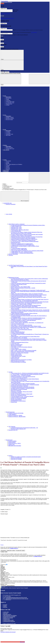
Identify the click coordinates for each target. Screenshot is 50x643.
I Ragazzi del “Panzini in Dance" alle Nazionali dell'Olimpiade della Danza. (26, 302)
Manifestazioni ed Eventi (8, 188)
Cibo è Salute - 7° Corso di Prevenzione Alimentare (21, 324)
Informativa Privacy (7, 614)
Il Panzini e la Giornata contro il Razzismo (19, 352)
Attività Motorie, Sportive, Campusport (16, 224)
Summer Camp (11, 444)
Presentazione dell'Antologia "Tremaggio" (19, 385)
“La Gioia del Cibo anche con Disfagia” (19, 377)
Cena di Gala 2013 (15, 348)
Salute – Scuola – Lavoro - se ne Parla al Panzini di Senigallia (23, 350)
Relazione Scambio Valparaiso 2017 (18, 428)
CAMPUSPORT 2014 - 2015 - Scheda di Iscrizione (21, 251)
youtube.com (3, 564)
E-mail (14, 29)
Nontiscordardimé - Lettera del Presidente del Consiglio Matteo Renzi (25, 336)
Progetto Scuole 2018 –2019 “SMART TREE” (20, 286)
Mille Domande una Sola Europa (17, 360)
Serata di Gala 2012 (15, 358)
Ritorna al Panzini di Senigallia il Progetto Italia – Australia (23, 287)
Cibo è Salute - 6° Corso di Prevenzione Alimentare (21, 329)
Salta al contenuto (4, 1)
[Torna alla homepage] (25, 73)
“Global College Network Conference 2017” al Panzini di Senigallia (25, 384)
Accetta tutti (20, 550)
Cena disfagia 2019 (15, 285)
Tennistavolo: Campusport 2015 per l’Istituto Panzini (22, 243)
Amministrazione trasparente (9, 621)
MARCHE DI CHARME (16, 459)
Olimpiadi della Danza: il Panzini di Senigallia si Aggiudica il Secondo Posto (26, 236)
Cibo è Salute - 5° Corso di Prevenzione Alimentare (21, 347)
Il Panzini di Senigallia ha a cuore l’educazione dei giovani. (23, 376)
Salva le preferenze (10, 585)
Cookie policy (6, 612)
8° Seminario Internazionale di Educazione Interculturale (22, 387)
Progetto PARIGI (11, 442)
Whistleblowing (6, 619)
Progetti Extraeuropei (10, 412)
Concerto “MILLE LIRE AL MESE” (18, 349)
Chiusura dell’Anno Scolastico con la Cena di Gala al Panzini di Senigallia (26, 296)
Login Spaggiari (34, 32)
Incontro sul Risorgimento (16, 399)
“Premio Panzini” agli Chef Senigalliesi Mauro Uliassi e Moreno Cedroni (26, 326)
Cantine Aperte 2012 (15, 357)
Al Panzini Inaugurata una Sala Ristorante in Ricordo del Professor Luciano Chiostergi (28, 294)
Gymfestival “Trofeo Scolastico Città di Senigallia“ (21, 235)
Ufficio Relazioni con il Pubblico (10, 615)
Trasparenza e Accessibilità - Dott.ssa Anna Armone (21, 391)
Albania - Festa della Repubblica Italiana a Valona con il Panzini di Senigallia (27, 293)
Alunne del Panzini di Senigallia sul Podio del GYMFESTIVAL (24, 239)
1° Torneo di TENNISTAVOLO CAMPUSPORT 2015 (22, 244)
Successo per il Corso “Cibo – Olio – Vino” (20, 328)
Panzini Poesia (14, 402)
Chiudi (2, 39)
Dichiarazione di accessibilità (9, 616)
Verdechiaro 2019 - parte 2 (16, 227)
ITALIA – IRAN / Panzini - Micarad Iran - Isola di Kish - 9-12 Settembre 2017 (27, 322)
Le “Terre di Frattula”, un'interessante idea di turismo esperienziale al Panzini (26, 374)
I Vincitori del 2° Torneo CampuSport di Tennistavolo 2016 (23, 240)
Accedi (2, 3)
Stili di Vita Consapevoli (16, 390)
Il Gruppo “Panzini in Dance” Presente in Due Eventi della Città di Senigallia (27, 234)
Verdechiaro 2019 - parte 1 (16, 228)
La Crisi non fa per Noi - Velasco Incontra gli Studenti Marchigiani (24, 241)
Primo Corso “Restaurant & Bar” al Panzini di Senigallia (22, 351)
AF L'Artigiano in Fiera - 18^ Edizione (19, 337)
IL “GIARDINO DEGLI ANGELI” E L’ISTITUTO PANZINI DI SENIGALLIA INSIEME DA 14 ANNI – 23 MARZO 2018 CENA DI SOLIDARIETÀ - (28, 318)
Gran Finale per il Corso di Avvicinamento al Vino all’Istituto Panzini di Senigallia (28, 338)
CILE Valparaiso (11, 426)
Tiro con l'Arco (14, 247)
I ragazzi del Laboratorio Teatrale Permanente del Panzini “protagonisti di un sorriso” (28, 283)
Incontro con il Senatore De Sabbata (18, 398)
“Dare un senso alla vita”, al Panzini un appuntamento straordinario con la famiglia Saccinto (30, 373)
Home (4, 183)
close (2, 84)
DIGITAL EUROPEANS (16, 457)
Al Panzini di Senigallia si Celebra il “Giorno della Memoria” (23, 320)
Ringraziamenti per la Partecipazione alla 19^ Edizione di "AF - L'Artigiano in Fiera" (28, 327)
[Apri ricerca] (39, 79)
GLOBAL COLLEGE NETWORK (15, 413)
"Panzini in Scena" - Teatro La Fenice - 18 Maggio (21, 304)
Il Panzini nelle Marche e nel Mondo (18, 362)
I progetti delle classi (7, 186)
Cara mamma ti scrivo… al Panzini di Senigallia (21, 375)
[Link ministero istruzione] (6, 2)
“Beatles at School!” (15, 289)
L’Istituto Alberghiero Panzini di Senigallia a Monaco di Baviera (24, 313)
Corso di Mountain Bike (16, 231)
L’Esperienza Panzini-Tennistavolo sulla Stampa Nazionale (23, 237)
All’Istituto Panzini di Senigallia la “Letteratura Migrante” (23, 388)
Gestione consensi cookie (8, 620)
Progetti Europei (9, 439)
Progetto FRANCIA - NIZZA (14, 443)
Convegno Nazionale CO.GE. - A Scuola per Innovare (22, 396)
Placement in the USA (13, 430)
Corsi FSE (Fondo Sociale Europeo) (16, 265)
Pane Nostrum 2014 (15, 330)
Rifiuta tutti (11, 550)
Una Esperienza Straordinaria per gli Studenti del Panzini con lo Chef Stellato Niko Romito (29, 301)
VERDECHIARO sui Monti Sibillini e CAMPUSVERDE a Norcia (25, 246)
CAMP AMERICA (12, 414)
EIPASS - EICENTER (13, 254)
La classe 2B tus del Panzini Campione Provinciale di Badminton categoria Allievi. (28, 225)
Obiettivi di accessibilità (8, 617)
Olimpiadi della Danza (15, 242)
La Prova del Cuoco (15, 343)
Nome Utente (15, 9)
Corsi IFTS (10, 255)
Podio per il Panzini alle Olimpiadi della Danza (20, 314)
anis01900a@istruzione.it (16, 597)
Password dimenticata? (5, 13)
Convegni (10, 371)
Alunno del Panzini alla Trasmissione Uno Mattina (21, 359)
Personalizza (3, 550)
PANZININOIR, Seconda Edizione (18, 400)
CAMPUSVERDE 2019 (16, 226)
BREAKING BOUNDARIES (14, 445)
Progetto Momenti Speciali (16, 355)
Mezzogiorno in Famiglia (16, 345)
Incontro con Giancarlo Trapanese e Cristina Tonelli (21, 393)
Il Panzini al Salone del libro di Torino (19, 284)
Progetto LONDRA (12, 441)
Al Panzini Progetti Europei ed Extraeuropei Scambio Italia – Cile (24, 427)
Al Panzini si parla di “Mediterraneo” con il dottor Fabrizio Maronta (25, 378)
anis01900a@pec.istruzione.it (17, 598)
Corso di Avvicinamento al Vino (17, 323)
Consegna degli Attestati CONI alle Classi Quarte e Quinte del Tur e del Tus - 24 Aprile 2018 (30, 309)
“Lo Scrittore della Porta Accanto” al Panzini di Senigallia (23, 383)
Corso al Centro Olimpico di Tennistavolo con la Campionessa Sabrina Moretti (27, 250)
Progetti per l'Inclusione (10, 204)
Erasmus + (10, 455)
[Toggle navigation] (11, 79)
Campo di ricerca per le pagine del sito (8, 182)
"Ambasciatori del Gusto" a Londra (18, 356)
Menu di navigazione (25, 200)
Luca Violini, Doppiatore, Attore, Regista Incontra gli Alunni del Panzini (26, 305)
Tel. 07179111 (8, 596)
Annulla (2, 72)
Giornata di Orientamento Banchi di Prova (19, 342)
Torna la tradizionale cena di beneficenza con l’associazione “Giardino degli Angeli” (28, 290)
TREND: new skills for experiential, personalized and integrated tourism (26, 456)
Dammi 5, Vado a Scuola (16, 353)
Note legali (5, 613)
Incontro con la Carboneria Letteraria (18, 395)
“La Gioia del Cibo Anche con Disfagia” (19, 321)
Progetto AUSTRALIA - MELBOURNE (16, 416)
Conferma (7, 72)
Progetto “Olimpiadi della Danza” (18, 331)
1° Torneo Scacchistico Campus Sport (18, 248)
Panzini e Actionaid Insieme (16, 344)
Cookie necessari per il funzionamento (8, 559)
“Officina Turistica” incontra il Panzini (19, 380)
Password (15, 11)
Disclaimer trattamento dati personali (8, 632)
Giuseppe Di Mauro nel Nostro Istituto (19, 397)
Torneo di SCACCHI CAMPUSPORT (19, 249)
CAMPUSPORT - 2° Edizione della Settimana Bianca (22, 253)
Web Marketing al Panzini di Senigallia (19, 389)
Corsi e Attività (6, 187)
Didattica (5, 184)
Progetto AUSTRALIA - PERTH (15, 415)
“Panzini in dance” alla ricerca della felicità (20, 229)
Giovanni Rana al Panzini (16, 392)
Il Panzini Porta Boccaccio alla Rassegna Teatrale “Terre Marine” (24, 306)
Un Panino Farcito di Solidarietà (17, 333)
